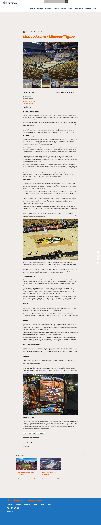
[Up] (98, 522)
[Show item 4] (55, 83)
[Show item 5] (64, 83)
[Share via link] (34, 442)
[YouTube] (98, 259)
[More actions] (77, 32)
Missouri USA (32, 433)
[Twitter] (98, 256)
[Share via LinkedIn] (31, 442)
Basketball (26, 437)
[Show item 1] (27, 83)
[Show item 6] (73, 83)
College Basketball (34, 437)
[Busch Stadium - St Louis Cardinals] (26, 464)
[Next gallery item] (76, 60)
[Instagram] (98, 262)
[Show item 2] (36, 83)
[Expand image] (50, 60)
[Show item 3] (46, 83)
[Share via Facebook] (24, 442)
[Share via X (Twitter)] (27, 442)
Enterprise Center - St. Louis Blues (49, 473)
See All (83, 454)
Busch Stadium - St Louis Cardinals (26, 473)
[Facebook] (98, 252)
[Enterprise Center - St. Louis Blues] (50, 464)
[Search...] (66, 1)
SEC (25, 433)
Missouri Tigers (40, 433)
